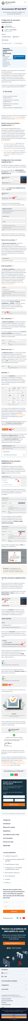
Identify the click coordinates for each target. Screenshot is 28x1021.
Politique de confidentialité (7, 1000)
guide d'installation (21, 415)
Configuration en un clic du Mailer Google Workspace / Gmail (13, 868)
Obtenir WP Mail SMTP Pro (19, 57)
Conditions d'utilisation (6, 998)
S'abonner (14, 911)
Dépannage (6, 845)
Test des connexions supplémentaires (12, 107)
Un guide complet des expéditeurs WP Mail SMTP (14, 860)
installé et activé (15, 117)
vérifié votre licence (20, 118)
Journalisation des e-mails (11, 834)
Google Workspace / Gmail (12, 864)
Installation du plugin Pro (11, 856)
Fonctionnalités (8, 838)
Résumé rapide (7, 36)
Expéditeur (20, 359)
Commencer (7, 823)
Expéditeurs (7, 831)
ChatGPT (17, 36)
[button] (12, 775)
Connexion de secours (9, 143)
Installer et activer (14, 804)
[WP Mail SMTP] (8, 3)
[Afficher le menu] (25, 2)
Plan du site (3, 1002)
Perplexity (6, 40)
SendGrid (7, 879)
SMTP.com (7, 882)
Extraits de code (8, 842)
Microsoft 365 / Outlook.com (12, 872)
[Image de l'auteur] (2, 27)
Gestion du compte (9, 827)
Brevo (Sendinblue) (10, 876)
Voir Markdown (18, 43)
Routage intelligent (8, 150)
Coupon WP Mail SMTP (6, 1004)
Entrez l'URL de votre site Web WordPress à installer (13, 793)
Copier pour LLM (7, 43)
